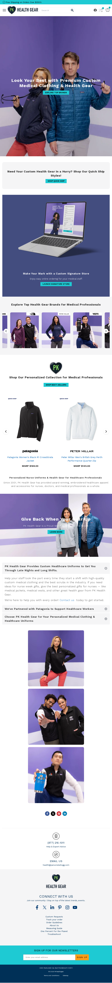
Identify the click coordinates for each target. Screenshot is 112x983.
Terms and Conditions (51, 975)
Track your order (54, 919)
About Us (54, 925)
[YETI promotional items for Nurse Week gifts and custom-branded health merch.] (87, 330)
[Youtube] (75, 907)
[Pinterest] (60, 907)
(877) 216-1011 (56, 842)
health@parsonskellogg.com (56, 865)
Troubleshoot (54, 934)
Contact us (67, 600)
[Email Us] (56, 854)
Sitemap (65, 975)
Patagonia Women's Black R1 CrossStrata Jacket (30, 459)
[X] (45, 907)
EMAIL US (56, 861)
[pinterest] (59, 813)
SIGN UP (82, 957)
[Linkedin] (52, 907)
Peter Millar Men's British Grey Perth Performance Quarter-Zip (81, 459)
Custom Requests (54, 916)
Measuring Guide (54, 928)
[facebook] (47, 813)
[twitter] (53, 813)
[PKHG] (22, 10)
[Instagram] (67, 907)
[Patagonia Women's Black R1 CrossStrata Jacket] (30, 421)
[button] (106, 331)
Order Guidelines (54, 922)
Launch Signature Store (56, 284)
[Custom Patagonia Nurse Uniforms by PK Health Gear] (56, 658)
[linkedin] (64, 813)
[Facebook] (37, 907)
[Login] (95, 10)
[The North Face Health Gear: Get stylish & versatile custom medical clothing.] (24, 330)
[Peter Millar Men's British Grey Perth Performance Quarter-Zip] (81, 421)
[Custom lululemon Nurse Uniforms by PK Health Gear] (56, 717)
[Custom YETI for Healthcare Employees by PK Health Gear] (56, 775)
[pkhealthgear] (56, 881)
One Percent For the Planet (54, 931)
